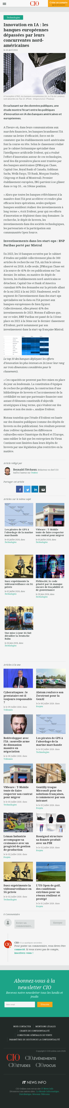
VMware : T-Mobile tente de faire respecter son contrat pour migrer (50, 532)
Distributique (25, 1094)
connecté (19, 949)
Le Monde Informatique (47, 1091)
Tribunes (8, 709)
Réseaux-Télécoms (41, 1094)
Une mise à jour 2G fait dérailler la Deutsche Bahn (18, 635)
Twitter (34, 472)
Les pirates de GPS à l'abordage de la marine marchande (19, 532)
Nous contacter (22, 1026)
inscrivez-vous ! (23, 952)
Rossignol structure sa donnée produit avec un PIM (49, 840)
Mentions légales (45, 1026)
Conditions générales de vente (34, 1035)
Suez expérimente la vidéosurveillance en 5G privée (19, 584)
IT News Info (47, 1088)
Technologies (13, 17)
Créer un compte (58, 3)
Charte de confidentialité (35, 1030)
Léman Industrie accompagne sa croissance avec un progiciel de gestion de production (17, 843)
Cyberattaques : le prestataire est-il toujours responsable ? (18, 697)
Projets (39, 706)
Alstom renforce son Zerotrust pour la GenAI (49, 695)
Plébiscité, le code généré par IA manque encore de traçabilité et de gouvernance (49, 585)
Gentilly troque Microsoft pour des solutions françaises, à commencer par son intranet (50, 793)
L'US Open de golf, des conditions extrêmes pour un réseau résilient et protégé (48, 892)
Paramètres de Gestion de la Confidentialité (34, 1039)
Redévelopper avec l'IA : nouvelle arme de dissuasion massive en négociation (17, 744)
